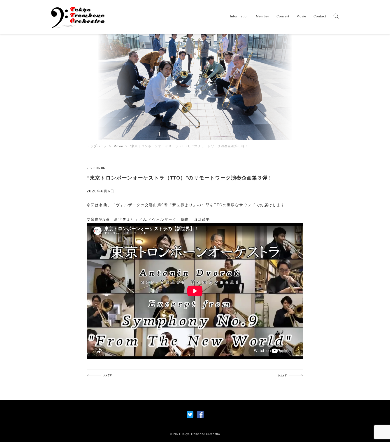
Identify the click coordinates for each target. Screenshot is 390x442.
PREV (107, 375)
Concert (282, 16)
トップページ (97, 146)
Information (239, 16)
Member (262, 16)
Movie (301, 16)
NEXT (282, 375)
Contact (319, 16)
